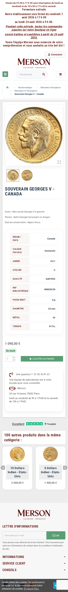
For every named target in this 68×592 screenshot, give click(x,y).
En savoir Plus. (31, 588)
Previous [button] (3, 468)
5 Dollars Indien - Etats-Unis (50, 472)
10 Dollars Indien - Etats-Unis (17, 472)
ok (57, 535)
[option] (17, 469)
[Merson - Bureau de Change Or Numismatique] (34, 63)
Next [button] (65, 468)
